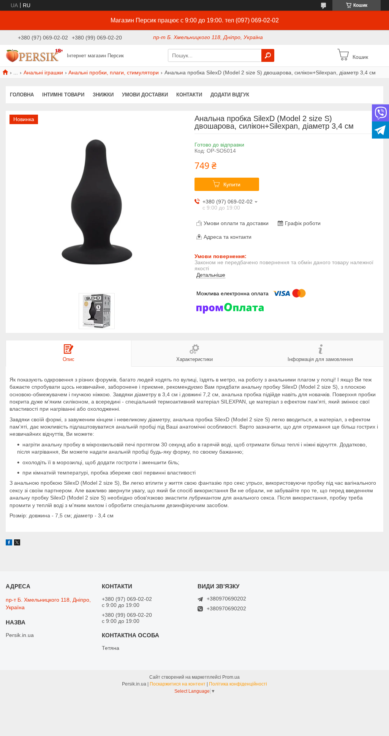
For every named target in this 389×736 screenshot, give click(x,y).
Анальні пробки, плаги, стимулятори (113, 72)
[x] (17, 544)
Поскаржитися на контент (178, 684)
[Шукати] (267, 55)
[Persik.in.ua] (34, 55)
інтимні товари (63, 95)
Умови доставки (145, 95)
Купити (231, 184)
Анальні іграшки (43, 72)
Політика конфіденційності (238, 684)
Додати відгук (229, 95)
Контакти (189, 95)
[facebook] (9, 544)
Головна (22, 95)
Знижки (103, 95)
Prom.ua (231, 677)
